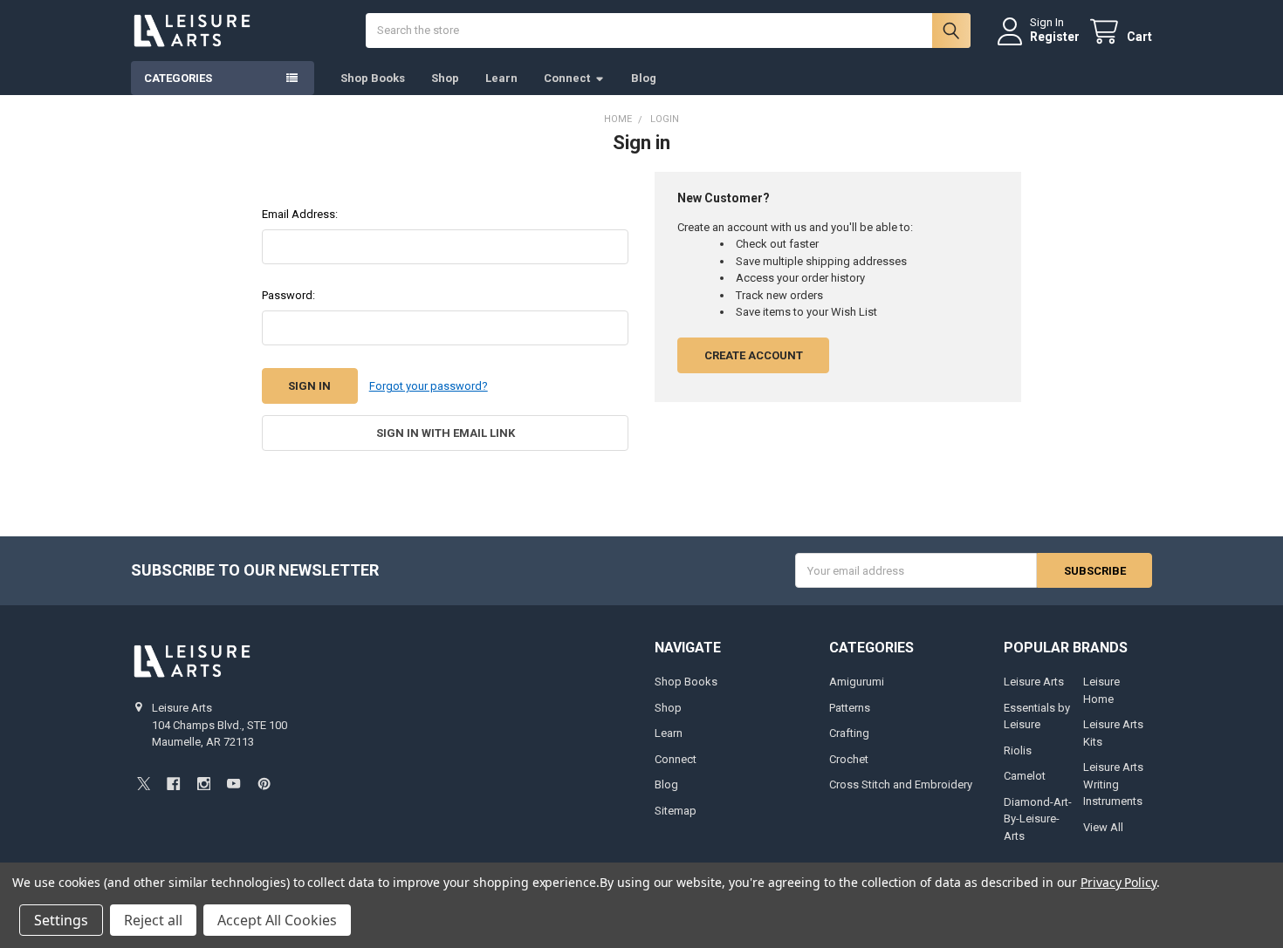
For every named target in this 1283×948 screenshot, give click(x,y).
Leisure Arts (1034, 681)
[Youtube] (233, 783)
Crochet (848, 759)
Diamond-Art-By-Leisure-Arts (1038, 818)
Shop (445, 78)
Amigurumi (856, 681)
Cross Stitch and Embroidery (900, 784)
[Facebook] (173, 783)
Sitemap (675, 810)
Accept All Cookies (277, 920)
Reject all (153, 920)
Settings (61, 920)
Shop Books (372, 78)
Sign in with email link (445, 433)
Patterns (849, 707)
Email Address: (300, 214)
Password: (288, 295)
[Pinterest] (264, 783)
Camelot (1025, 775)
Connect (567, 78)
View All (1103, 827)
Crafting (849, 733)
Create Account (753, 355)
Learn (501, 78)
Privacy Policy (1118, 882)
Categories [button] (178, 78)
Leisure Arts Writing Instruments (1113, 784)
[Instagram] (203, 783)
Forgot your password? (428, 385)
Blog (643, 78)
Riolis (1018, 750)
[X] (143, 783)
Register (1055, 37)
